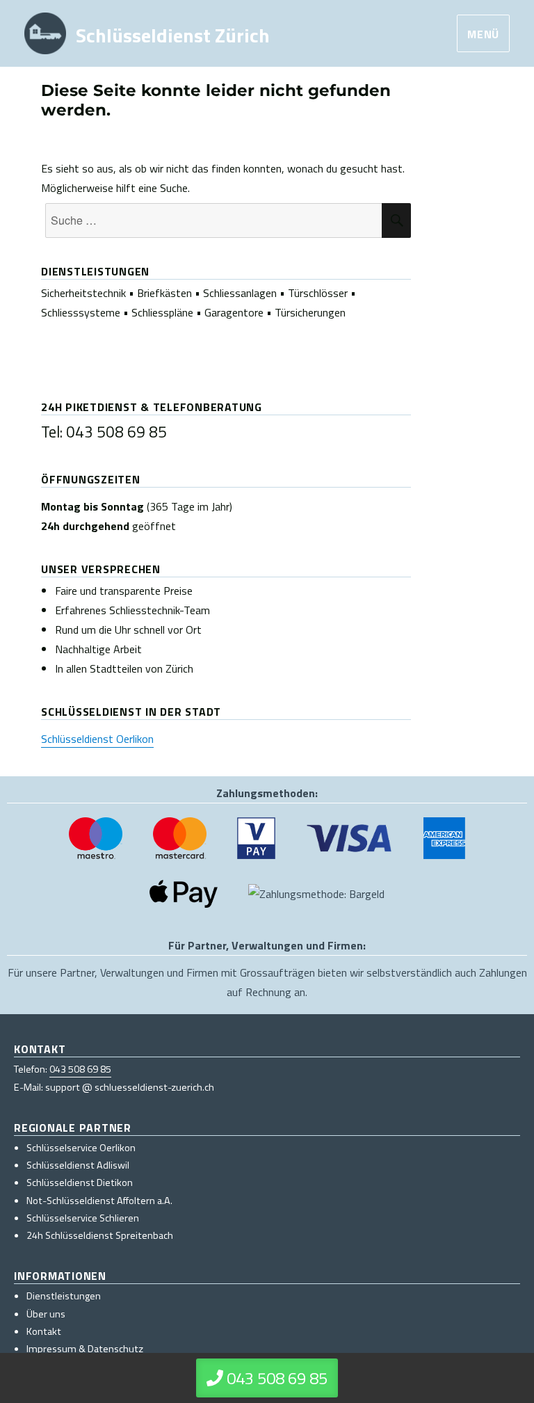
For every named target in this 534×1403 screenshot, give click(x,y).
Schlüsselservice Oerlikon (81, 1147)
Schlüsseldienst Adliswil (77, 1165)
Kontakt (43, 1331)
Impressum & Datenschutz (84, 1348)
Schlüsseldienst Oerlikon (97, 738)
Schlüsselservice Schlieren (82, 1218)
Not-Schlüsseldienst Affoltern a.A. (99, 1200)
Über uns (45, 1314)
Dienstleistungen (63, 1296)
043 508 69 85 (80, 1069)
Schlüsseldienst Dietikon (79, 1182)
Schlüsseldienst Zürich (173, 34)
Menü (483, 34)
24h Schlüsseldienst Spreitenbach (99, 1235)
